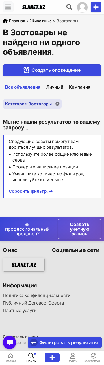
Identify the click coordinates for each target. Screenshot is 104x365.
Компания (79, 87)
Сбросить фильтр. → (31, 191)
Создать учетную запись (79, 228)
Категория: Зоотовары (28, 103)
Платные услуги (20, 310)
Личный (54, 87)
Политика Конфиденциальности (36, 295)
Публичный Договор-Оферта (33, 303)
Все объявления (22, 87)
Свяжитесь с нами (20, 336)
